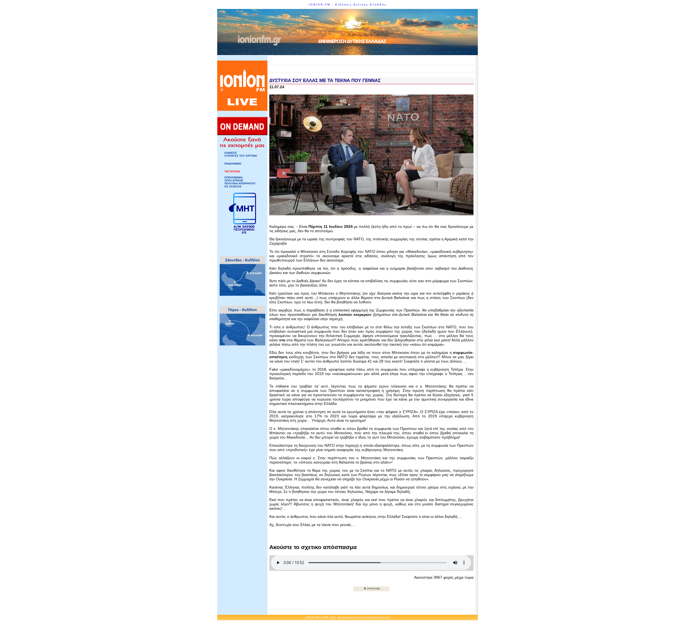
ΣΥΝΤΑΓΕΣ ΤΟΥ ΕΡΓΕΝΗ (241, 155)
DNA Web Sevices (376, 617)
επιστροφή (373, 588)
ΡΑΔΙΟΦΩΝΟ (233, 163)
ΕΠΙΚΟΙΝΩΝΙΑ (234, 177)
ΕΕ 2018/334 (233, 186)
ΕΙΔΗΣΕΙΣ (231, 152)
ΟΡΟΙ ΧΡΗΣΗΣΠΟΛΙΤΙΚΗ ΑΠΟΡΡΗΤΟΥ (240, 182)
